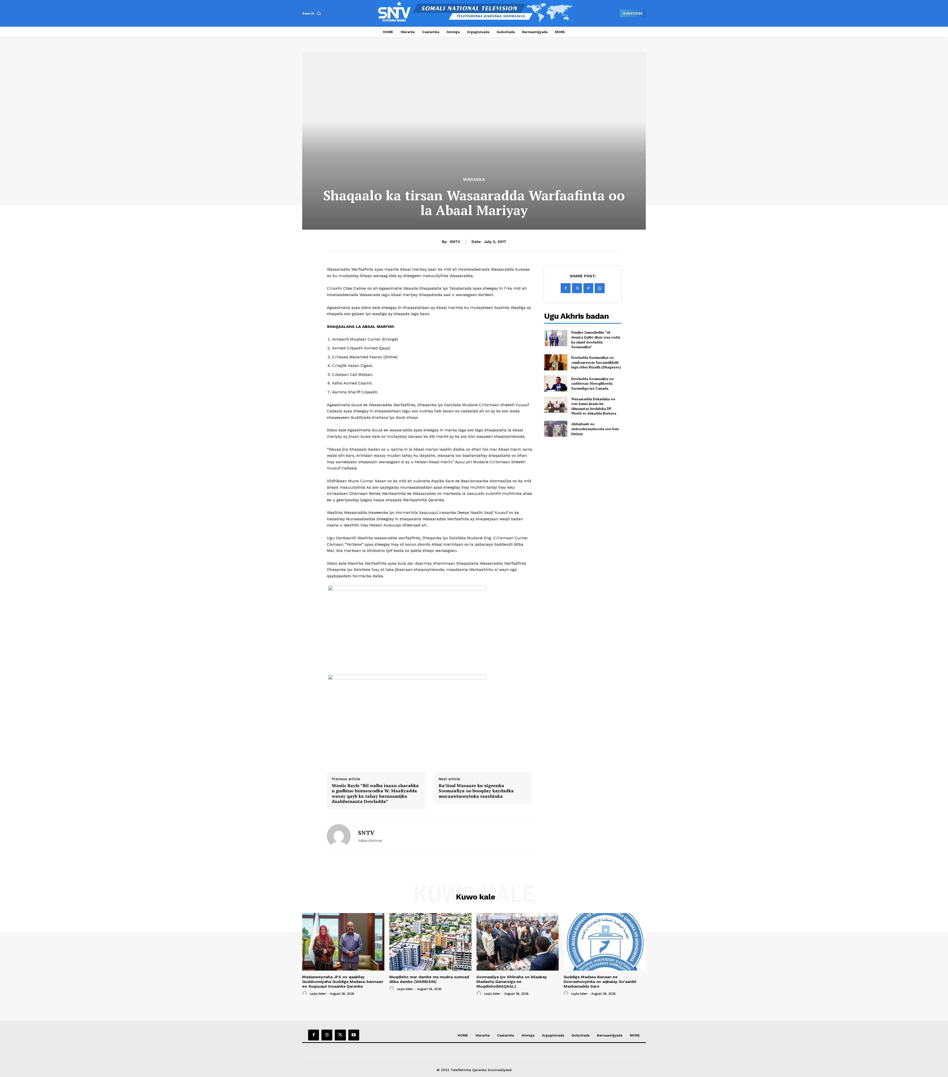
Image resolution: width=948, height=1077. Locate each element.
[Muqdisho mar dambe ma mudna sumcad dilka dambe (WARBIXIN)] (430, 942)
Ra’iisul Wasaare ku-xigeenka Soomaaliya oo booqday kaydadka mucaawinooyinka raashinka (476, 791)
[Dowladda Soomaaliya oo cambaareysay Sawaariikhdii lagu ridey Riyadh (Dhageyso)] (555, 362)
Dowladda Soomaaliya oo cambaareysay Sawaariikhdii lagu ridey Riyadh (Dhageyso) (596, 362)
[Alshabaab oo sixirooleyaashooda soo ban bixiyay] (555, 429)
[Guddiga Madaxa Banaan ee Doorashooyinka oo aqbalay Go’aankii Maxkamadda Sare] (605, 942)
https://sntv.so (370, 840)
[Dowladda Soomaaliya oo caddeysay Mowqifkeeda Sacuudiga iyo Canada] (555, 383)
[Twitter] (577, 288)
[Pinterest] (588, 288)
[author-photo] (305, 993)
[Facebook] (566, 288)
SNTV (455, 241)
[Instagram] (326, 1035)
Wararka (474, 180)
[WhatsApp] (600, 288)
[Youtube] (353, 1035)
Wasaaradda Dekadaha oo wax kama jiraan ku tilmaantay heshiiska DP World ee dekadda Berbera (593, 406)
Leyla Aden (318, 994)
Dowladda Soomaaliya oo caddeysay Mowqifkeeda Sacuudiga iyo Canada (592, 383)
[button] (312, 13)
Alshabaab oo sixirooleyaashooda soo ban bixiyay (595, 428)
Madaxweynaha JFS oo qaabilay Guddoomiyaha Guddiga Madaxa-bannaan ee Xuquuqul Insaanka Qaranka (342, 982)
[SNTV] (339, 836)
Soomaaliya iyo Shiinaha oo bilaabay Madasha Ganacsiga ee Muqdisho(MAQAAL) (511, 982)
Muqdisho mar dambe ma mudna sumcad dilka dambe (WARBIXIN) (429, 979)
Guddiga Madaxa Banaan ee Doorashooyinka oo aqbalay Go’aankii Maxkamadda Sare (600, 982)
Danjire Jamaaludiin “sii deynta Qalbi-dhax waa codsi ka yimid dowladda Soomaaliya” (595, 339)
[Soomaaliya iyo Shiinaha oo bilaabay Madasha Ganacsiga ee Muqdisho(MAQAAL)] (517, 942)
